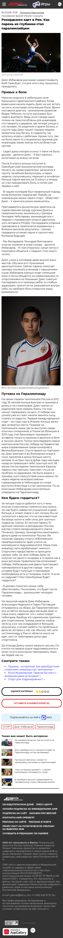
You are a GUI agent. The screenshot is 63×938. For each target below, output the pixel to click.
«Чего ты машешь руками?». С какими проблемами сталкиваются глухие (33, 771)
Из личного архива (12, 74)
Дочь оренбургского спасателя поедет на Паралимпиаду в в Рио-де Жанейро (35, 751)
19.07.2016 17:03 (9, 12)
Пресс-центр (44, 804)
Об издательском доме (18, 804)
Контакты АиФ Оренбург (18, 817)
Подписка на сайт (14, 813)
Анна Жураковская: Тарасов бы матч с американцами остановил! (30, 674)
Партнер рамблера (29, 923)
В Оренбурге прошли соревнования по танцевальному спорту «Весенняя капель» (35, 780)
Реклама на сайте (14, 821)
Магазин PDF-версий (42, 813)
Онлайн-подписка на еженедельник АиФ (29, 809)
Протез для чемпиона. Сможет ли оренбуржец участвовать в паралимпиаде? (35, 761)
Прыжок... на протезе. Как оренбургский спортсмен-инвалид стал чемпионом (32, 668)
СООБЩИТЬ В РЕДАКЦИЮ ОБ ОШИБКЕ (25, 833)
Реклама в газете (40, 821)
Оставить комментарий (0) (31, 703)
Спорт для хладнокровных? (25, 679)
